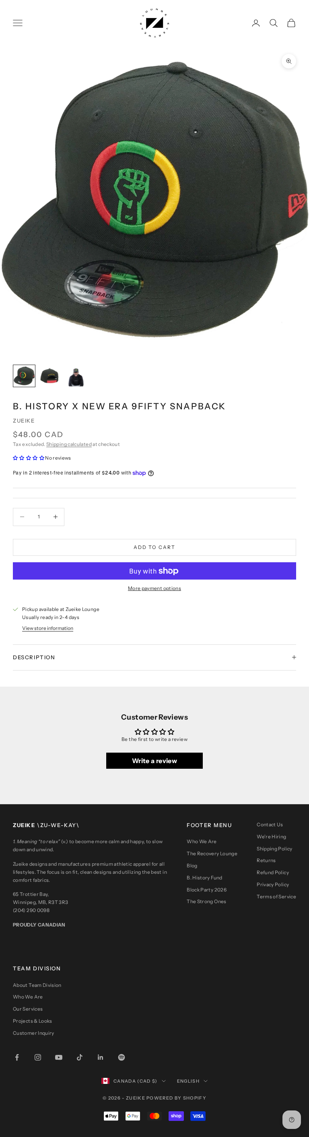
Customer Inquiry (33, 1033)
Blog (192, 866)
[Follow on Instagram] (38, 1057)
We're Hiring (271, 837)
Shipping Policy (274, 849)
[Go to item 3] (75, 376)
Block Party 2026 (207, 890)
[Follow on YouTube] (59, 1057)
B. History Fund (204, 878)
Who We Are (202, 841)
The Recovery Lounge (212, 853)
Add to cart (155, 547)
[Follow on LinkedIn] (101, 1057)
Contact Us (270, 824)
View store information (47, 628)
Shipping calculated (69, 444)
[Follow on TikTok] (80, 1057)
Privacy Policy (273, 884)
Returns (266, 860)
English (188, 1081)
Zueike (24, 420)
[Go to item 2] (50, 376)
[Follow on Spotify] (121, 1057)
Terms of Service (276, 897)
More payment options (154, 588)
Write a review (154, 761)
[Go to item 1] (24, 376)
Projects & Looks (32, 1021)
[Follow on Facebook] (17, 1057)
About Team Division (37, 985)
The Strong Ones (206, 901)
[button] (28, 458)
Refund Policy (273, 872)
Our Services (28, 1009)
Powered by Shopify (176, 1098)
